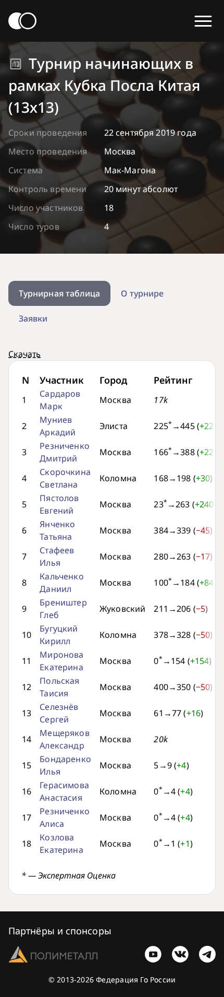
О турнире (142, 293)
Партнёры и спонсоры (59, 930)
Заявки (33, 318)
